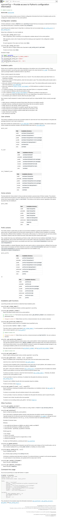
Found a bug (53, 514)
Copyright (40, 505)
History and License (44, 509)
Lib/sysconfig (11, 12)
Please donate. (53, 511)
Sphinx (52, 515)
